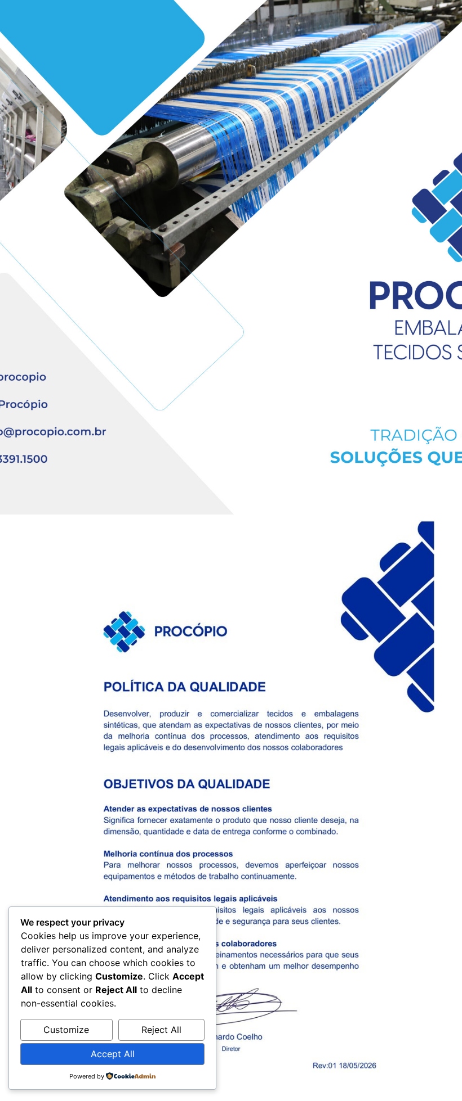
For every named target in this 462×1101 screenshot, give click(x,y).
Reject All (161, 1029)
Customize (66, 1029)
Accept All (113, 1053)
